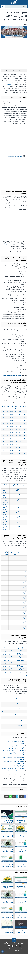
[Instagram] (12, 946)
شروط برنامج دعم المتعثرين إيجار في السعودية (14, 754)
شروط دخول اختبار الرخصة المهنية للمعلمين (13, 768)
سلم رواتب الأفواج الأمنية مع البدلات (12, 375)
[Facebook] (20, 946)
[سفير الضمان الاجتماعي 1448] (21, 924)
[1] (12, 123)
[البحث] (3, 6)
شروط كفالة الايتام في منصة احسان (14, 746)
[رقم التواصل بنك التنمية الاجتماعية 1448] (21, 843)
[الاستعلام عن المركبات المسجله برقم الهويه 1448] (7, 843)
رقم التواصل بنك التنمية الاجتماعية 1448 (21, 851)
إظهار (8, 70)
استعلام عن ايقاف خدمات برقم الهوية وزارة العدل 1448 (21, 836)
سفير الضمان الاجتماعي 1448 (22, 931)
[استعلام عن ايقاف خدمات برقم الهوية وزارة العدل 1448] (21, 829)
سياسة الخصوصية (8, 949)
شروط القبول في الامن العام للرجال (15, 748)
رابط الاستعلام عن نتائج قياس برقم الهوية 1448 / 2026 (21, 821)
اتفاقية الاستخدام (14, 951)
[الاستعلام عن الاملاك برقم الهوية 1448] (7, 858)
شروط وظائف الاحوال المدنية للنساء (15, 771)
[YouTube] (9, 946)
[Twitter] (16, 946)
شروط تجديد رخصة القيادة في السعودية (13, 750)
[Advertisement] (14, 54)
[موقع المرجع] (14, 2)
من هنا (6, 244)
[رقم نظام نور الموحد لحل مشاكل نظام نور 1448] (7, 829)
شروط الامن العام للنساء (18, 766)
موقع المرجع (8, 84)
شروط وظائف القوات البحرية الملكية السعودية (15, 742)
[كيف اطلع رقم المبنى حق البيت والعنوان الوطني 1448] (7, 924)
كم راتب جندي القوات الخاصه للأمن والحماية (15, 674)
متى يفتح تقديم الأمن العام (14, 156)
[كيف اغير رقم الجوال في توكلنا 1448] (7, 814)
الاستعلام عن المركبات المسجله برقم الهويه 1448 (8, 851)
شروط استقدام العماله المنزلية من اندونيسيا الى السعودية (12, 762)
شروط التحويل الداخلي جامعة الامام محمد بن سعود (13, 758)
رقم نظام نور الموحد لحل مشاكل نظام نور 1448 (8, 836)
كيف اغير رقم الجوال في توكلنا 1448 (8, 821)
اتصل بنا (17, 949)
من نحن (23, 949)
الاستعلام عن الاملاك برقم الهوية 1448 (7, 866)
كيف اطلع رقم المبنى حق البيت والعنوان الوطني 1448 (8, 933)
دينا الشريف (18, 23)
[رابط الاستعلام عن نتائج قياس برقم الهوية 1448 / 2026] (21, 814)
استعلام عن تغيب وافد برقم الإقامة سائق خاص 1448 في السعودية (20, 867)
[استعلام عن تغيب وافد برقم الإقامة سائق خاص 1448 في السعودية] (21, 858)
